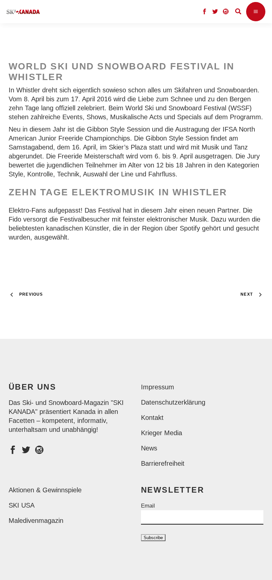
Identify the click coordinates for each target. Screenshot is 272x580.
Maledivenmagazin (36, 520)
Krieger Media (161, 432)
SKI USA (21, 505)
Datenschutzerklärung (173, 402)
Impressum (157, 387)
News (149, 448)
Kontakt (152, 417)
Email (148, 506)
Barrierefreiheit (162, 463)
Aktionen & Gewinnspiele (45, 490)
